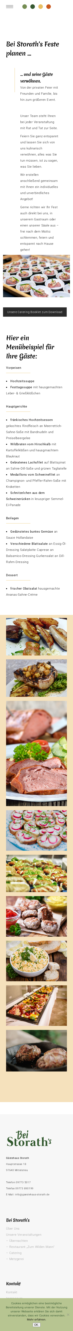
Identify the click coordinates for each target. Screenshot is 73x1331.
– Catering (14, 1253)
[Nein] (68, 1315)
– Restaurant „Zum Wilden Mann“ (30, 1247)
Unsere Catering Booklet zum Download (34, 312)
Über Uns (13, 1228)
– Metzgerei (15, 1259)
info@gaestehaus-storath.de (32, 1194)
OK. (36, 1324)
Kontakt (11, 1292)
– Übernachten (17, 1241)
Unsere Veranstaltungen (24, 1235)
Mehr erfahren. (36, 1319)
